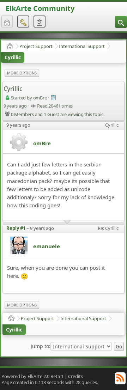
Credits (75, 376)
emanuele (46, 246)
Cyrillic (13, 57)
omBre (42, 143)
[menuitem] (121, 22)
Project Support (36, 46)
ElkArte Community (40, 8)
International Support (82, 46)
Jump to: (40, 346)
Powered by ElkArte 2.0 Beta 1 (32, 376)
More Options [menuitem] (22, 72)
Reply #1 (15, 228)
